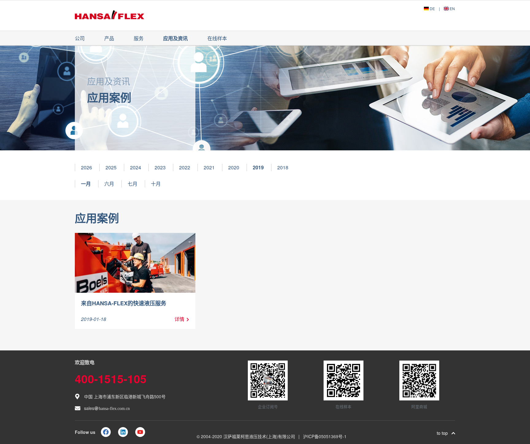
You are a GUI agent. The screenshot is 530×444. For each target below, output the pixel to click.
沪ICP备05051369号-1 (325, 436)
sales (107, 408)
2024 (135, 167)
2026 (86, 167)
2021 (209, 167)
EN (452, 8)
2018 (282, 167)
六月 (109, 183)
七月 (132, 183)
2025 (111, 167)
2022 (184, 167)
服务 (139, 38)
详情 (179, 318)
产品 (109, 38)
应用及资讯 (175, 38)
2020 (233, 167)
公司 (80, 38)
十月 (156, 183)
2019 (258, 167)
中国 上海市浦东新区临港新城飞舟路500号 (125, 396)
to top (444, 433)
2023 (160, 167)
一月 (86, 183)
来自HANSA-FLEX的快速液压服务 (123, 303)
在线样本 (217, 38)
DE (432, 8)
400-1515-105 (111, 378)
